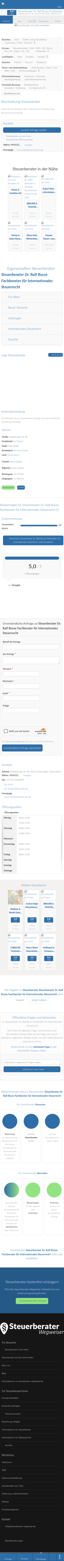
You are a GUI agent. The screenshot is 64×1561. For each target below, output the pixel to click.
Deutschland (13, 455)
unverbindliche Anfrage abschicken (22, 748)
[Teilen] (53, 1557)
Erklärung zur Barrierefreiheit (15, 1494)
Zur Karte (8, 784)
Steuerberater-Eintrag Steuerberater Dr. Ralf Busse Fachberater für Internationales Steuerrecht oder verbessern (11, 1216)
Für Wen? (13, 297)
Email (5, 693)
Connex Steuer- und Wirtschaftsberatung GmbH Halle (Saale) (48, 237)
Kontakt (21, 488)
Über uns (6, 1365)
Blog (4, 1373)
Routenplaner (56, 355)
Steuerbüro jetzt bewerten (34, 540)
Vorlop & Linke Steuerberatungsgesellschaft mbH (15, 237)
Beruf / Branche (17, 307)
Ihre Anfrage (8, 654)
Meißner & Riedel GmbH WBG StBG (15, 911)
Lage (19, 21)
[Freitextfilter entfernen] (50, 4)
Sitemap (5, 1502)
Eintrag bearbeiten (10, 1398)
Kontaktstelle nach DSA (12, 1486)
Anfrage (58, 21)
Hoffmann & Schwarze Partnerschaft (48, 950)
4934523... (15, 145)
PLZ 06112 (18, 441)
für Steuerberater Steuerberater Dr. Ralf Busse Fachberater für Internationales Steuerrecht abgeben (10, 1146)
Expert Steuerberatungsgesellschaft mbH (49, 191)
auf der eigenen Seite (33, 1208)
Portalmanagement (10, 1509)
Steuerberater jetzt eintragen (33, 1301)
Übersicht (6, 21)
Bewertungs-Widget (11, 1422)
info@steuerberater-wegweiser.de (20, 1526)
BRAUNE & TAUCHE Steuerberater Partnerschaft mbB (32, 205)
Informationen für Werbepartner (16, 1437)
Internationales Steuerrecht (24, 329)
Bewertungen (45, 21)
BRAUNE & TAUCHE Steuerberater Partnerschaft (48, 906)
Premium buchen (13, 1414)
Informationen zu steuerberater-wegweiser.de (22, 1381)
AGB (4, 1470)
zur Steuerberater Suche (3, 12)
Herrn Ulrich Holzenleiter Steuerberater (32, 950)
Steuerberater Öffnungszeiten (19, 140)
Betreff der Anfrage (11, 642)
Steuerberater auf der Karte (18, 136)
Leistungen (14, 318)
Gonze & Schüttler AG (15, 191)
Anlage (6, 706)
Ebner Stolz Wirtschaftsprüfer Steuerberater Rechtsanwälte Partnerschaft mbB (32, 237)
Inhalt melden (39, 1000)
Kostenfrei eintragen (11, 1406)
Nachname (8, 681)
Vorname (7, 669)
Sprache (12, 339)
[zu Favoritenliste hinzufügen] (4, 27)
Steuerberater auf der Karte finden (17, 1357)
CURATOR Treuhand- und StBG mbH (15, 950)
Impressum (7, 1462)
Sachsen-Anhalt (21, 450)
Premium (58, 171)
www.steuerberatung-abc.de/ (30, 150)
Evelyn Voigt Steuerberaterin (32, 906)
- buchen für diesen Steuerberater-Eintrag (54, 1210)
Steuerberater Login (13, 1541)
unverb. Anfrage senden (33, 130)
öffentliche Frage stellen (33, 1069)
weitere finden (31, 1137)
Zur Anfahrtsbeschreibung (16, 789)
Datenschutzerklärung (15, 741)
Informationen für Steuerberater (16, 1430)
